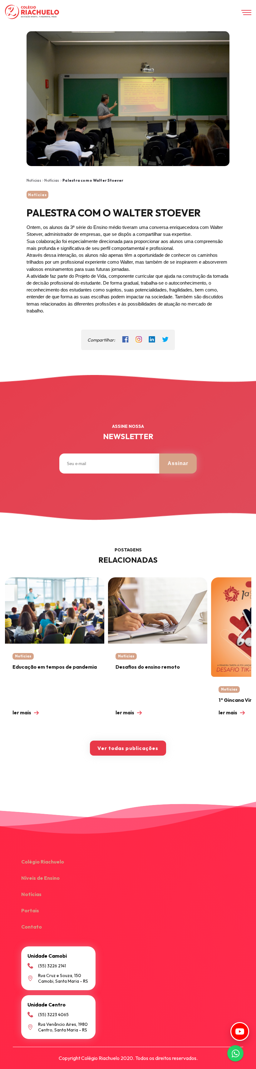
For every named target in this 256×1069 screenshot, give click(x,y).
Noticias (34, 180)
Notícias (52, 180)
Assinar (178, 463)
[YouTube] (239, 1031)
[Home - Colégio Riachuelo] (32, 12)
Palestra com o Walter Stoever (92, 180)
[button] (128, 862)
